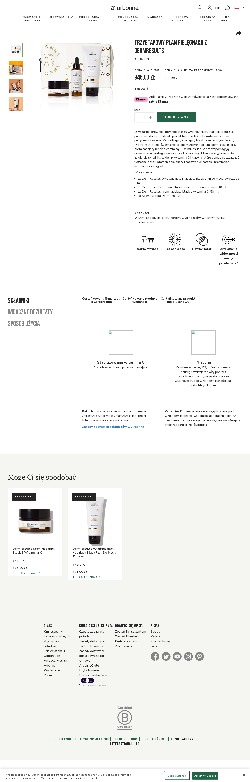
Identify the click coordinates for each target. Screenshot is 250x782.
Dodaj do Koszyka (176, 117)
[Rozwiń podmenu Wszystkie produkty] (42, 17)
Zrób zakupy (123, 646)
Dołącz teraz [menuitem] (206, 18)
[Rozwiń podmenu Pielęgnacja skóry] (100, 17)
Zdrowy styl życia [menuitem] (180, 18)
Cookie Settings (125, 739)
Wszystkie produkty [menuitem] (32, 18)
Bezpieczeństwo (154, 739)
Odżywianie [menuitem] (60, 17)
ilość (137, 110)
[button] (200, 7)
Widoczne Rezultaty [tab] (30, 312)
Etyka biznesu (89, 670)
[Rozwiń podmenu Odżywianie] (71, 17)
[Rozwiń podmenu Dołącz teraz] (213, 17)
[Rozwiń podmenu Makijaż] (161, 17)
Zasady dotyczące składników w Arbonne (113, 427)
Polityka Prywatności (92, 739)
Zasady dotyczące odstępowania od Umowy (92, 656)
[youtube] (177, 656)
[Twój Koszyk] (227, 7)
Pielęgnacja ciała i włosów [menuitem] (125, 18)
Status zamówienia (92, 685)
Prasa (48, 675)
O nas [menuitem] (224, 18)
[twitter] (166, 656)
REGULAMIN (63, 739)
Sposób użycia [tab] (24, 324)
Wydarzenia (52, 670)
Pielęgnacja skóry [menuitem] (89, 18)
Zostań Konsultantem (130, 631)
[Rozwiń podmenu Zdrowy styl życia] (190, 17)
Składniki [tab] (18, 301)
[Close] (243, 775)
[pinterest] (199, 656)
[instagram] (188, 656)
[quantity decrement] (138, 117)
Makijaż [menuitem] (153, 17)
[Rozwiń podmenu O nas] (228, 17)
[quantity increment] (150, 117)
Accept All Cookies (205, 775)
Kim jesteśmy (53, 631)
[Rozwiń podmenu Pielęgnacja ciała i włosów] (139, 17)
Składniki (50, 646)
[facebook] (155, 656)
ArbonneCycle (89, 665)
